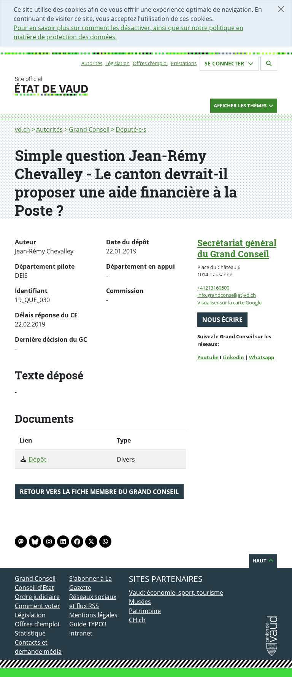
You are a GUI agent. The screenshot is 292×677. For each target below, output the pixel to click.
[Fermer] (281, 9)
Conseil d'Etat (34, 587)
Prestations (184, 63)
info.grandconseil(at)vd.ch (226, 295)
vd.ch (22, 129)
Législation (117, 63)
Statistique (30, 633)
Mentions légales (93, 615)
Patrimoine (145, 611)
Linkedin (233, 357)
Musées (140, 601)
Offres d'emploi (150, 63)
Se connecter (225, 63)
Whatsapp (261, 357)
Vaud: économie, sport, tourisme (176, 592)
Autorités (91, 63)
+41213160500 (213, 287)
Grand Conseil (89, 129)
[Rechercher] (268, 63)
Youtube (208, 357)
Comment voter (37, 606)
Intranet (80, 633)
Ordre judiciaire (37, 597)
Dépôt (37, 459)
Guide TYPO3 (87, 624)
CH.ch (137, 620)
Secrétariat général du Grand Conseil (236, 248)
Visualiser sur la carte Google (229, 302)
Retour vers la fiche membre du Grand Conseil (99, 491)
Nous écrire (222, 319)
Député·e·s (131, 129)
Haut (260, 560)
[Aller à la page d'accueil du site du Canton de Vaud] (66, 86)
